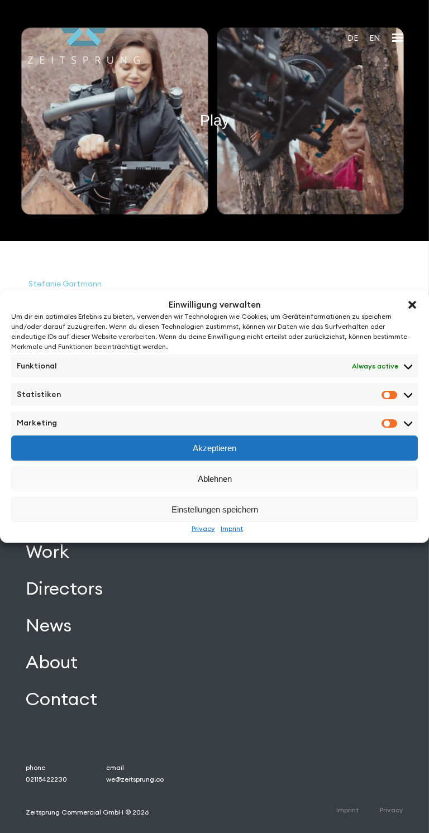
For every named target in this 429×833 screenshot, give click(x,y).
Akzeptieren (214, 448)
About (52, 661)
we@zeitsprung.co (135, 779)
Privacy (203, 528)
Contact (61, 698)
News (49, 625)
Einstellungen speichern (214, 509)
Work (47, 551)
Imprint (232, 528)
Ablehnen (215, 478)
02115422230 (46, 779)
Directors (64, 588)
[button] (412, 304)
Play (215, 120)
